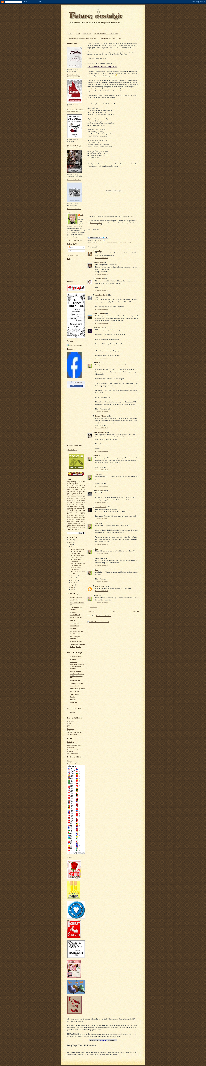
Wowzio (69, 761)
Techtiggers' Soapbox (76, 641)
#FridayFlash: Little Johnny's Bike (76, 552)
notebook (82, 514)
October (73, 578)
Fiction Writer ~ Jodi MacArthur (76, 608)
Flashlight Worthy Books (74, 745)
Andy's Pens (70, 721)
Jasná (80, 506)
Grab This (70, 450)
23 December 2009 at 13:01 (101, 274)
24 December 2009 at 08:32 (101, 502)
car (79, 495)
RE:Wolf (72, 712)
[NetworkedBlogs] (76, 382)
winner (79, 527)
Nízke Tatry (71, 514)
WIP (119, 38)
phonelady (98, 251)
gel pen (72, 502)
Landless (72, 620)
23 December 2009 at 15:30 (101, 358)
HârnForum (70, 747)
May (72, 589)
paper (68, 516)
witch (83, 527)
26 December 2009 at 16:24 (101, 602)
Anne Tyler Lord (74, 600)
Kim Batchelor (100, 586)
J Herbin (76, 506)
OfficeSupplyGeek (75, 680)
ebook (77, 499)
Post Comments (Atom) (103, 616)
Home (70, 34)
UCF (69, 527)
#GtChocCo (71, 485)
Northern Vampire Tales (107, 38)
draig (72, 499)
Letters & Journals (75, 671)
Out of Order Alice (75, 634)
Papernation (70, 729)
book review (81, 493)
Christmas (73, 497)
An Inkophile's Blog (75, 656)
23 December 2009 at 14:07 (101, 290)
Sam (81, 215)
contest (80, 497)
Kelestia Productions (72, 749)
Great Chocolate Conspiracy (76, 504)
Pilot (84, 517)
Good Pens (73, 659)
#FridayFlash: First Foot (77, 549)
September (74, 580)
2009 (70, 544)
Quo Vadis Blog (74, 691)
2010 (70, 542)
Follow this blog (76, 386)
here (132, 216)
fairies (69, 500)
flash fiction (76, 501)
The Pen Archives (77, 525)
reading (77, 519)
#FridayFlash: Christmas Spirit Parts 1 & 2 (77, 556)
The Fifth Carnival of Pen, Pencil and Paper (78, 564)
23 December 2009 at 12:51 (101, 258)
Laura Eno (99, 262)
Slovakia (82, 521)
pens (83, 516)
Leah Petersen (78, 508)
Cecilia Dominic (100, 432)
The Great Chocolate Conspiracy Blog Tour (82, 38)
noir (77, 514)
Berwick (82, 489)
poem (73, 519)
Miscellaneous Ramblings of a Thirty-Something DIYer (77, 676)
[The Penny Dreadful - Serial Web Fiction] (76, 337)
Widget (75, 450)
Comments (73, 251)
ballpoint (75, 489)
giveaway (78, 502)
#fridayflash (73, 483)
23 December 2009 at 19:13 (101, 428)
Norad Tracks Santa (96, 223)
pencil (75, 516)
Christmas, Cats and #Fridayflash (76, 568)
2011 (70, 540)
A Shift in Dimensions (76, 597)
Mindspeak (73, 628)
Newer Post (91, 611)
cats (68, 497)
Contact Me (87, 34)
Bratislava (75, 495)
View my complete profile (74, 240)
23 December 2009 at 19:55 (101, 486)
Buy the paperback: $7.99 (74, 76)
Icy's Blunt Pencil (75, 615)
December (74, 547)
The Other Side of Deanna (77, 644)
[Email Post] (103, 240)
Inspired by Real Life (76, 617)
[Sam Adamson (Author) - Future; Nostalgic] (74, 378)
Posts (71, 247)
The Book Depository (73, 753)
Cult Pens (69, 725)
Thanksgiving (76, 523)
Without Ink (73, 702)
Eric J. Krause (100, 313)
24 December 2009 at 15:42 (101, 518)
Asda (68, 489)
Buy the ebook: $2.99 (73, 75)
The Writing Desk (72, 734)
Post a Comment (93, 607)
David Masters (100, 490)
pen (72, 516)
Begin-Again (70, 742)
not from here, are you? (76, 631)
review (83, 519)
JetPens (69, 727)
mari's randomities (75, 623)
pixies (69, 519)
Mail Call (78, 510)
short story (70, 521)
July (72, 585)
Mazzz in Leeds (74, 626)
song (124, 242)
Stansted (69, 523)
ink (72, 506)
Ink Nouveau (73, 662)
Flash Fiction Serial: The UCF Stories (106, 34)
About (78, 34)
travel (83, 525)
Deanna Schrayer (101, 416)
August (73, 582)
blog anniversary (77, 491)
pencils (80, 516)
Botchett (69, 495)
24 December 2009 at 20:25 (101, 553)
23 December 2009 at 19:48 (101, 451)
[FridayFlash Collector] (76, 290)
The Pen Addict (74, 694)
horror (69, 506)
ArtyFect (69, 723)
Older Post (135, 611)
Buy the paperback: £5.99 (74, 147)
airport (76, 487)
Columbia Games (72, 743)
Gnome (83, 502)
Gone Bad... (73, 612)
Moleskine (70, 512)
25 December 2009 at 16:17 (101, 565)
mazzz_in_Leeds (100, 507)
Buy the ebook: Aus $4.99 (74, 110)
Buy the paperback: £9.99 (75, 110)
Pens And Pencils (72, 517)
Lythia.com (70, 751)
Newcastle (82, 512)
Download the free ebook (74, 180)
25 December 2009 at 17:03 (101, 581)
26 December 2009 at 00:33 (101, 591)
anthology (82, 487)
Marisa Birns (99, 327)
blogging (73, 493)
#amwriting (82, 481)
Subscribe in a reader (73, 255)
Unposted (72, 697)
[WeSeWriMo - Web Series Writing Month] (76, 468)
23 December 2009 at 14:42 (101, 323)
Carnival (82, 495)
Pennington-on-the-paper (77, 683)
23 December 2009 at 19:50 (101, 470)
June (72, 587)
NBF (76, 512)
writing (71, 529)
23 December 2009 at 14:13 (101, 309)
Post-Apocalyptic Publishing (75, 638)
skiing (77, 521)
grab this (69, 763)
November (74, 576)
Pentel (80, 517)
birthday (69, 491)
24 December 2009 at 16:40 (101, 544)
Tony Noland (99, 278)
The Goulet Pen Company (74, 732)
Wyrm (77, 529)
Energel (83, 499)
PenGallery (70, 730)
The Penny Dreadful (75, 647)
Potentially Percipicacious (77, 689)
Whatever (72, 700)
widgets (75, 763)
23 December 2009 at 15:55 (101, 411)
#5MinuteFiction (71, 481)
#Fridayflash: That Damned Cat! (76, 560)
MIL (84, 510)
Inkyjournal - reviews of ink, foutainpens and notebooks (77, 666)
